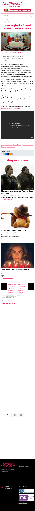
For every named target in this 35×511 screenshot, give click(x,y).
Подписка (21, 469)
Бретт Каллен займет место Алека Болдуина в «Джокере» (21, 286)
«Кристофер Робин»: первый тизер (14, 230)
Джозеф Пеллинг (27, 145)
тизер (2, 145)
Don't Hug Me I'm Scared (8, 147)
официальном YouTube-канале (10, 108)
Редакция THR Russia (16, 52)
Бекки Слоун (17, 145)
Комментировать (8, 199)
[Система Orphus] (12, 300)
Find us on (8, 488)
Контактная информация (24, 466)
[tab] (8, 415)
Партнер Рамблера (23, 503)
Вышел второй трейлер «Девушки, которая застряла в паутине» (12, 286)
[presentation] (8, 415)
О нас (20, 464)
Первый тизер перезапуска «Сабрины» (15, 269)
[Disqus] (17, 330)
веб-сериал (9, 145)
